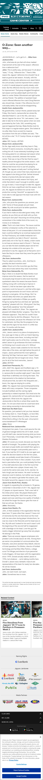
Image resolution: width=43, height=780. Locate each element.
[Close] (40, 737)
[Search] (36, 28)
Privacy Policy (13, 760)
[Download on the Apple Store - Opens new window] (14, 730)
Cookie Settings (21, 764)
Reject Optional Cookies (21, 770)
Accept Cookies (21, 776)
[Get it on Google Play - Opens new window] (28, 730)
